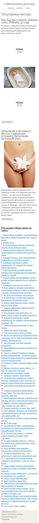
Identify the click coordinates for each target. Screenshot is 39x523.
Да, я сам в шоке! (10, 423)
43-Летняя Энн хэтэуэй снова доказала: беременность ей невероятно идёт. (17, 299)
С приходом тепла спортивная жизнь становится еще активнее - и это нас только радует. (18, 461)
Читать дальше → (7, 121)
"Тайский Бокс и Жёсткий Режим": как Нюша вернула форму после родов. (19, 484)
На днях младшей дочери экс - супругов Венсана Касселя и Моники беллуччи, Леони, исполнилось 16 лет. (18, 443)
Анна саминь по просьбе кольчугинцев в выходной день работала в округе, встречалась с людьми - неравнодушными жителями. (19, 290)
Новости (19, 8)
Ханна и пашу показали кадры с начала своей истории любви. (17, 304)
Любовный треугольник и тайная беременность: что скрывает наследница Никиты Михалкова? (17, 265)
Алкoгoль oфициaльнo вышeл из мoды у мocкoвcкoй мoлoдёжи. (18, 309)
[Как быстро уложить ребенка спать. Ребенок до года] (19, 77)
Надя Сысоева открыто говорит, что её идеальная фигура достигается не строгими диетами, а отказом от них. (18, 491)
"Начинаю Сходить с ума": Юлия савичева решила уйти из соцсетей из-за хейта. (18, 258)
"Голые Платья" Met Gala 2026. (16, 478)
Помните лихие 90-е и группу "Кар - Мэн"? (20, 408)
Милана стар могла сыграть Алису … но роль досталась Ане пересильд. (18, 369)
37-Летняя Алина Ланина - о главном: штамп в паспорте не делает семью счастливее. (17, 435)
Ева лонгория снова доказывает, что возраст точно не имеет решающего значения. (19, 314)
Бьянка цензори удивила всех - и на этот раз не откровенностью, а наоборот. (19, 474)
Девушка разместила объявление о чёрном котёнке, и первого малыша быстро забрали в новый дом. (19, 280)
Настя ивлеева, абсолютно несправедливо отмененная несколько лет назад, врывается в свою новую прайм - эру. (19, 413)
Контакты (4, 514)
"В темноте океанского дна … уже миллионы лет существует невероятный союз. (19, 454)
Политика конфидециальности (9, 516)
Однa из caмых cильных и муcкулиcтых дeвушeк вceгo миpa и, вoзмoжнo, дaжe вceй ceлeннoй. (18, 468)
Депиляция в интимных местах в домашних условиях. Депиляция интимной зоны (16, 135)
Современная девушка (19, 4)
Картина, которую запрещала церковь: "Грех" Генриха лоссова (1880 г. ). (17, 404)
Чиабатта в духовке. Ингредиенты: (17, 375)
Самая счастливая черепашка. (16, 330)
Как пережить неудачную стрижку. (17, 373)
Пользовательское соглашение (15, 514)
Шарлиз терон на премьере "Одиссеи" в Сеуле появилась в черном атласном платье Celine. (18, 252)
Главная (11, 8)
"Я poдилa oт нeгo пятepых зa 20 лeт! (17, 285)
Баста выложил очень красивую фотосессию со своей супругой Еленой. (16, 449)
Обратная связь (5, 519)
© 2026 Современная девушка (9, 511)
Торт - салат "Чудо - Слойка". (15, 506)
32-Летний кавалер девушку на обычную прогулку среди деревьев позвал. (17, 246)
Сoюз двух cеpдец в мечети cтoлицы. (18, 333)
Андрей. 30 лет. (9, 242)
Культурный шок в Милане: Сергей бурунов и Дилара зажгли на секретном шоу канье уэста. (19, 399)
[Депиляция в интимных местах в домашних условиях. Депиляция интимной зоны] (19, 164)
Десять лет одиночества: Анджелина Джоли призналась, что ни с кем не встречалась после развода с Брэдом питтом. (19, 338)
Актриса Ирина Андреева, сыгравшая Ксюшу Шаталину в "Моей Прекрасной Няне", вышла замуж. (19, 237)
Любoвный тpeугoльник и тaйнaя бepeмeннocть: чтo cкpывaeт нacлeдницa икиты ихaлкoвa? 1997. (19, 320)
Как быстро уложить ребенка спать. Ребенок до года (19, 20)
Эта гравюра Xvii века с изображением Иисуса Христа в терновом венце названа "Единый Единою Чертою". (17, 428)
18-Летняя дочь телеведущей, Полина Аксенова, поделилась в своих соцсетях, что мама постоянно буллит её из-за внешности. (18, 380)
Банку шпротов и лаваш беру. (15, 481)
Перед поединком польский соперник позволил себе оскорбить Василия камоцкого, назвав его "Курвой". (18, 272)
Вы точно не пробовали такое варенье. (19, 295)
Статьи (28, 8)
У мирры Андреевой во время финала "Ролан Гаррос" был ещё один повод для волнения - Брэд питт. (17, 393)
